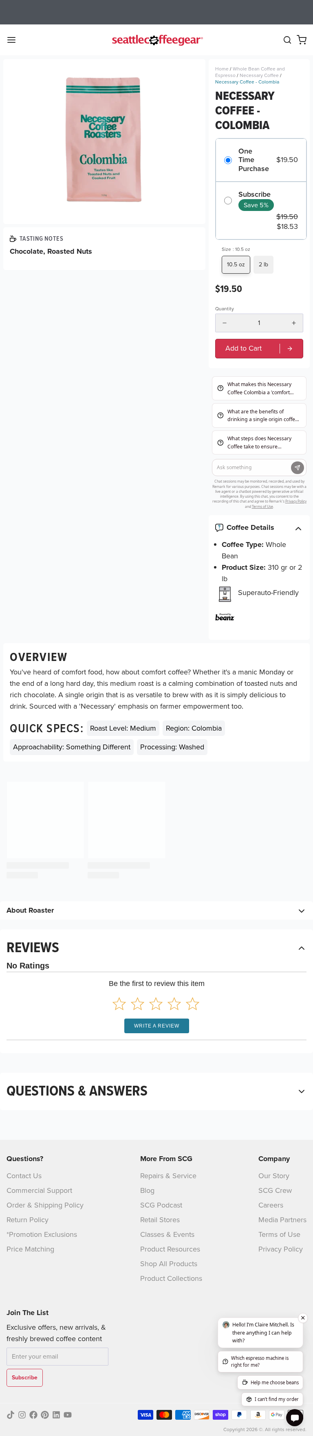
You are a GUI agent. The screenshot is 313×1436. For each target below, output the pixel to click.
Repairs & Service (168, 1175)
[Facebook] (33, 1415)
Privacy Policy (280, 1249)
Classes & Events (167, 1234)
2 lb (263, 264)
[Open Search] (287, 39)
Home (222, 68)
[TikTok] (11, 1415)
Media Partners (282, 1219)
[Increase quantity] (294, 323)
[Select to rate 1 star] (119, 1003)
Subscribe (254, 194)
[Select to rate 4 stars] (174, 1003)
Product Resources (170, 1249)
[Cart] (301, 40)
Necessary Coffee (259, 75)
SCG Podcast (161, 1205)
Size (236, 249)
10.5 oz (236, 264)
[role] (259, 348)
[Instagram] (22, 1415)
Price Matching (30, 1249)
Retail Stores (160, 1219)
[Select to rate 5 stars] (192, 1003)
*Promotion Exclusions (42, 1234)
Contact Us (24, 1175)
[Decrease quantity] (225, 323)
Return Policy (27, 1219)
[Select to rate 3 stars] (156, 1003)
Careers (270, 1205)
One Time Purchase (253, 160)
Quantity (224, 308)
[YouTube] (68, 1415)
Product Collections (171, 1278)
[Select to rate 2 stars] (137, 1003)
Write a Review (156, 1026)
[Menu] (15, 40)
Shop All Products (168, 1263)
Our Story (273, 1175)
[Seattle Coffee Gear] (156, 40)
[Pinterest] (45, 1415)
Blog (147, 1190)
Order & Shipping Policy (45, 1205)
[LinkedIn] (56, 1415)
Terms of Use (279, 1234)
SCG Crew (275, 1190)
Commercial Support (39, 1190)
